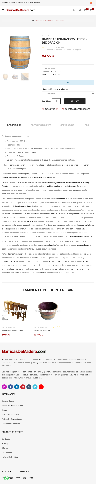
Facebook (10, 386)
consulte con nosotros (44, 177)
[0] (85, 10)
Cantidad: (46, 101)
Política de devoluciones (12, 419)
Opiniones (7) (68, 125)
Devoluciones (7, 453)
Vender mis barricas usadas (13, 406)
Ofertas (5, 448)
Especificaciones (41, 125)
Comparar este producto (77, 109)
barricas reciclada (46, 245)
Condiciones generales (11, 424)
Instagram (4, 386)
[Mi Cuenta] (80, 10)
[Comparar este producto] (26, 307)
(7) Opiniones (59, 48)
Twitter (35, 386)
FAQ (87, 125)
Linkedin (16, 386)
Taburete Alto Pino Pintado (12, 330)
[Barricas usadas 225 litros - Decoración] (15, 77)
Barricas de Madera (48, 36)
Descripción (14, 125)
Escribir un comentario (54, 50)
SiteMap (5, 444)
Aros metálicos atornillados (55, 89)
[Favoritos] (26, 301)
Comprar (75, 101)
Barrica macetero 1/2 (42, 330)
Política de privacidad (10, 415)
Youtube (41, 386)
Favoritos (50, 109)
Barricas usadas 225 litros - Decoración (50, 21)
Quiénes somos (8, 401)
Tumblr (28, 386)
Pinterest (22, 386)
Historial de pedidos (10, 457)
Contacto (6, 439)
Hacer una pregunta (74, 50)
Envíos (4, 410)
